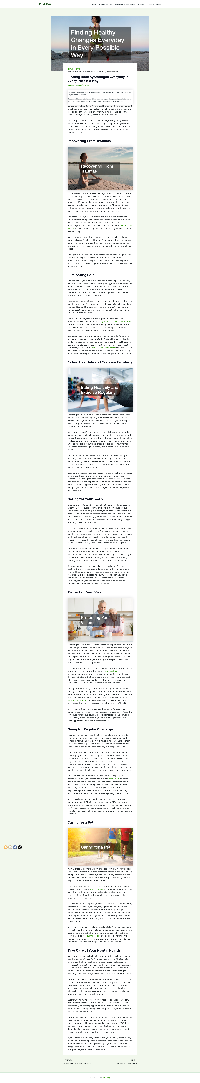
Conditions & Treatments (125, 4)
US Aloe (44, 4)
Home (94, 4)
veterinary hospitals (91, 936)
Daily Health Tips (105, 4)
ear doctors (114, 779)
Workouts (141, 4)
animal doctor (96, 889)
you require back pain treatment (117, 321)
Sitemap (106, 1078)
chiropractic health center (104, 348)
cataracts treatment (77, 700)
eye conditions (111, 671)
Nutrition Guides (155, 4)
